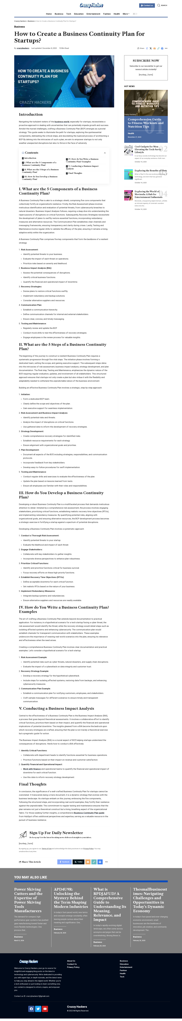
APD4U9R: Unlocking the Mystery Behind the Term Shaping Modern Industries (71, 898)
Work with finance (32, 769)
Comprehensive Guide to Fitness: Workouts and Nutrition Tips (146, 123)
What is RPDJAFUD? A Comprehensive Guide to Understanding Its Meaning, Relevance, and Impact (109, 904)
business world (62, 121)
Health (131, 133)
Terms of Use (47, 849)
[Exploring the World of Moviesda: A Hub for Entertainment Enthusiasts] (128, 195)
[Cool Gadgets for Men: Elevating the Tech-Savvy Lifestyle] (128, 150)
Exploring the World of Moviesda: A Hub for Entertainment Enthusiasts (148, 194)
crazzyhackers (23, 48)
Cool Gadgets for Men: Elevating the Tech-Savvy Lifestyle (148, 149)
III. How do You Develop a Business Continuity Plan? (39, 178)
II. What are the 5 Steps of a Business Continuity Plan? (40, 170)
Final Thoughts (75, 173)
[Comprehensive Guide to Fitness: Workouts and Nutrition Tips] (146, 103)
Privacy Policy (88, 849)
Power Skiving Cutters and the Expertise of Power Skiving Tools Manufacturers (28, 900)
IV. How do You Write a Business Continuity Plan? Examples (82, 160)
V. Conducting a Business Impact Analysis (82, 167)
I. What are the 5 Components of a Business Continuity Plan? (39, 163)
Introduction (30, 158)
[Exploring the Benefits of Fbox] (128, 174)
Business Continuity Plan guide (89, 813)
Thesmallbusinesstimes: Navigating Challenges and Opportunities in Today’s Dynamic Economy (150, 900)
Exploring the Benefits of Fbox (151, 170)
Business (19, 26)
